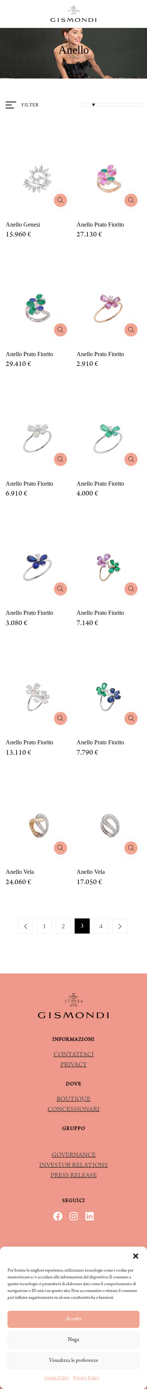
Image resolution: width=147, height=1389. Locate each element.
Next (119, 926)
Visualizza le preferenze (73, 1361)
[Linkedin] (89, 1216)
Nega (73, 1340)
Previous (25, 926)
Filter (30, 105)
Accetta (73, 1319)
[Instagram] (73, 1216)
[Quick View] (60, 200)
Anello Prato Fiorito (100, 224)
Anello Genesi (23, 224)
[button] (135, 1256)
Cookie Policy (56, 1377)
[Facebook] (58, 1216)
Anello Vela (20, 872)
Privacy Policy (86, 1377)
